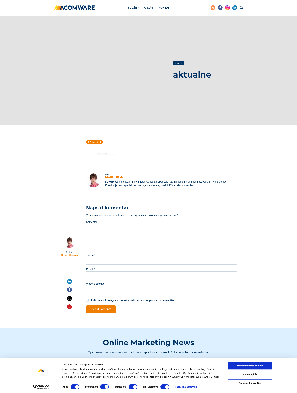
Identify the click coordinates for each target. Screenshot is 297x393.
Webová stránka (95, 283)
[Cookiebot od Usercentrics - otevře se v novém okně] (41, 387)
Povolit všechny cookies (250, 365)
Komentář (92, 222)
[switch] (104, 386)
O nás (148, 7)
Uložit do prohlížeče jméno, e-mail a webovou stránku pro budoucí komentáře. (132, 300)
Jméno (90, 255)
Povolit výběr (250, 374)
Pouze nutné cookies (250, 383)
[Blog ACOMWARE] (74, 7)
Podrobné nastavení (186, 387)
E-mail (90, 269)
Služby (133, 7)
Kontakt (165, 7)
